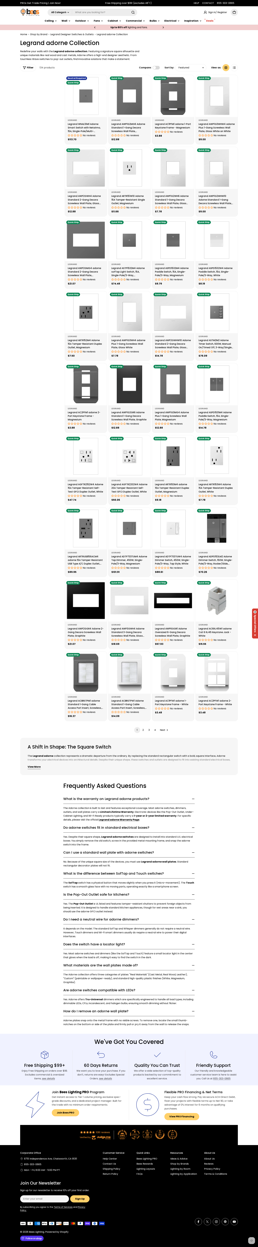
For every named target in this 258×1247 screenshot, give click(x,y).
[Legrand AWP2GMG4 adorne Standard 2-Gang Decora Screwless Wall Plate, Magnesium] (86, 240)
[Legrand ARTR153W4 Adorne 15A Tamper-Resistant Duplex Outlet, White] (217, 456)
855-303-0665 (225, 3)
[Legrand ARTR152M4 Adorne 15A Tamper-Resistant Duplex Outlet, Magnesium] (86, 312)
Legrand (72, 120)
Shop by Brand (38, 34)
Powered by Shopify (57, 1232)
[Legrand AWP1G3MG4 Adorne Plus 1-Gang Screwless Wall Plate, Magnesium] (173, 384)
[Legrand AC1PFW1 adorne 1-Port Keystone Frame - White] (173, 673)
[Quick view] (102, 81)
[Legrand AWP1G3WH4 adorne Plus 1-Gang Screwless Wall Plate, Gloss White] (129, 312)
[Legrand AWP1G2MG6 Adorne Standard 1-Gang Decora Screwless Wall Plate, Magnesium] (129, 96)
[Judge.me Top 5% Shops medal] (160, 1134)
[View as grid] (225, 67)
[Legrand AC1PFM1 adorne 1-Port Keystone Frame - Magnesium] (173, 96)
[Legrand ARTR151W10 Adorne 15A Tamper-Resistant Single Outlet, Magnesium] (129, 168)
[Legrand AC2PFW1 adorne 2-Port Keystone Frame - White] (217, 673)
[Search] (133, 12)
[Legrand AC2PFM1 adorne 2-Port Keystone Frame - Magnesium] (86, 384)
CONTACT (208, 3)
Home (23, 34)
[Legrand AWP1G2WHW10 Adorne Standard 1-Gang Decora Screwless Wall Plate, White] (217, 168)
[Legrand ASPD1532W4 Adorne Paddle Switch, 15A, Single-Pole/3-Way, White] (217, 240)
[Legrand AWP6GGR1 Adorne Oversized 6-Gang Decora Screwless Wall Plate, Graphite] (173, 601)
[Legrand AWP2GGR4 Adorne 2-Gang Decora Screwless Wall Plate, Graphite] (86, 601)
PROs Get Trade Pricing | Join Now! (40, 3)
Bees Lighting (36, 1232)
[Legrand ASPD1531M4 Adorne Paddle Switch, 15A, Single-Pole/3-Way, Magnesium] (217, 384)
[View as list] (234, 67)
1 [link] (137, 730)
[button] (95, 27)
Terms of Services (63, 1207)
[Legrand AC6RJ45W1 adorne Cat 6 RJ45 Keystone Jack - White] (217, 601)
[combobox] (92, 12)
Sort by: (169, 67)
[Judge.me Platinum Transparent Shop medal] (135, 1134)
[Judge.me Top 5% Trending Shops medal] (172, 1134)
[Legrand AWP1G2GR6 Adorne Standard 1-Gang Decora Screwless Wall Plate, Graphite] (129, 384)
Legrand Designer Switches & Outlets (72, 34)
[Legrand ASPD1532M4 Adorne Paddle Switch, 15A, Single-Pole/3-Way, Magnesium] (173, 240)
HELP (196, 3)
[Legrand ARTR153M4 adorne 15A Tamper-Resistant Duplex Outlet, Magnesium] (173, 456)
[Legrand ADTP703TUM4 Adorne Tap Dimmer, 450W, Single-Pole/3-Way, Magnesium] (129, 528)
